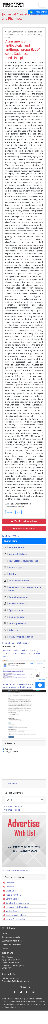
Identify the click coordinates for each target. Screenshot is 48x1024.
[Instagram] (33, 992)
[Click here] (24, 670)
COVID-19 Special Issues (21, 636)
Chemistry (10, 882)
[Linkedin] (27, 992)
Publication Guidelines (11, 944)
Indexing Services (17, 623)
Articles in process (18, 603)
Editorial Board (16, 547)
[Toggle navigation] (42, 5)
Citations (13, 574)
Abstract (10, 512)
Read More (12, 783)
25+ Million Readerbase (25, 521)
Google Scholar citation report (16, 643)
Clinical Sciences (12, 890)
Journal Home (10, 541)
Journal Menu (10, 535)
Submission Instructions (12, 941)
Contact (5, 948)
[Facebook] (14, 992)
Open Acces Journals (11, 937)
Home (4, 933)
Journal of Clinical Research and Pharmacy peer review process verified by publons (24, 686)
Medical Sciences (13, 911)
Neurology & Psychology (16, 915)
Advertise (14, 630)
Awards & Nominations (24, 528)
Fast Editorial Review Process (23, 561)
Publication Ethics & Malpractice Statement (22, 589)
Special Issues (16, 610)
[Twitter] (21, 992)
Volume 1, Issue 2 (13, 806)
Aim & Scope (15, 567)
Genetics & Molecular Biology (18, 903)
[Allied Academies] (13, 4)
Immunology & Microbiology (18, 907)
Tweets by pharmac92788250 (15, 870)
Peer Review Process (19, 580)
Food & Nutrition (13, 895)
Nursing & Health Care (15, 919)
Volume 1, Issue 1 (13, 809)
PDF (18, 512)
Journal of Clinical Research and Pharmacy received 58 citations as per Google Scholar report (21, 653)
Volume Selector (17, 617)
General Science (12, 899)
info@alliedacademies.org (19, 981)
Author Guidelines (18, 554)
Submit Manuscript (18, 597)
